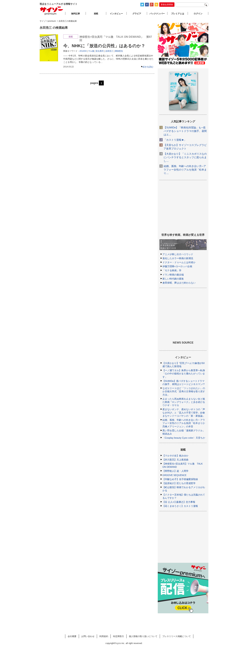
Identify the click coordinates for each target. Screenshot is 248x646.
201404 (83, 51)
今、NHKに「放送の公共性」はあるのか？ (104, 45)
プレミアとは (177, 13)
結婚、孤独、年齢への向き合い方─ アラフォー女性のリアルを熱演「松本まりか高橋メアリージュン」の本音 (183, 423)
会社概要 (72, 636)
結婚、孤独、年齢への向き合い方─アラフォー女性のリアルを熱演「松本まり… (185, 170)
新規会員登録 (167, 4)
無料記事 (75, 13)
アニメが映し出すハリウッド (177, 254)
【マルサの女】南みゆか (175, 455)
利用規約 (103, 636)
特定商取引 (118, 636)
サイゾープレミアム (52, 11)
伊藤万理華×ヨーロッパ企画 (177, 266)
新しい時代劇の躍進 (173, 278)
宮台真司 (100, 51)
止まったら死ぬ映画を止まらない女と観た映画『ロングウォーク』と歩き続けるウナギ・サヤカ (183, 402)
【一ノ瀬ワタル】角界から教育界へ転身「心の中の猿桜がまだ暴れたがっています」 (183, 373)
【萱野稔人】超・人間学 (175, 471)
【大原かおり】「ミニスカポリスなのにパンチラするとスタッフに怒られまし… (185, 157)
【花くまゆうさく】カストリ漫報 (180, 506)
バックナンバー (157, 13)
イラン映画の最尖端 (173, 274)
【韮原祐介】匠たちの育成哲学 (179, 483)
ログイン (198, 13)
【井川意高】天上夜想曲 (175, 459)
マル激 (91, 51)
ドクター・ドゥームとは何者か (179, 262)
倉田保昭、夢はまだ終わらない (179, 282)
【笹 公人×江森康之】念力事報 (178, 502)
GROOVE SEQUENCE (174, 475)
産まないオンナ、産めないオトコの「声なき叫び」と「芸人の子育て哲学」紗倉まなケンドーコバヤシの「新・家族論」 (183, 412)
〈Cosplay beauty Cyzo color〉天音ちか (183, 437)
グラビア (136, 13)
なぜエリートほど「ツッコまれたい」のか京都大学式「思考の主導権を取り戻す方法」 (183, 391)
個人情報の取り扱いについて (143, 636)
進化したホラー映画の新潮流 (177, 258)
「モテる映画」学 (171, 270)
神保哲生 (119, 51)
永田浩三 (109, 51)
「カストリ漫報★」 (175, 139)
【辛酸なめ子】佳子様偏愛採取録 (180, 479)
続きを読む (148, 67)
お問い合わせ (87, 636)
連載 (96, 13)
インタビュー (116, 13)
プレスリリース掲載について (176, 636)
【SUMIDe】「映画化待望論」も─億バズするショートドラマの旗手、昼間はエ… (185, 131)
